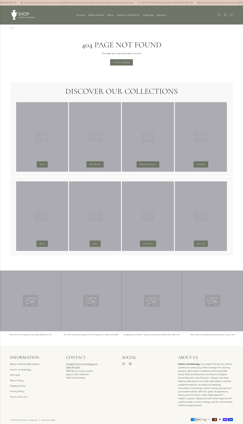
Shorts (42, 243)
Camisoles (201, 164)
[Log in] (225, 15)
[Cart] (231, 15)
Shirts (42, 164)
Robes (95, 243)
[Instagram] (123, 364)
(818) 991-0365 (73, 367)
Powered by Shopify (48, 420)
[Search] (219, 15)
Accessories (148, 243)
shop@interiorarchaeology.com (82, 364)
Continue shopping (121, 62)
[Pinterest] (130, 364)
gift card (201, 243)
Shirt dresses (95, 164)
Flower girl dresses (148, 164)
